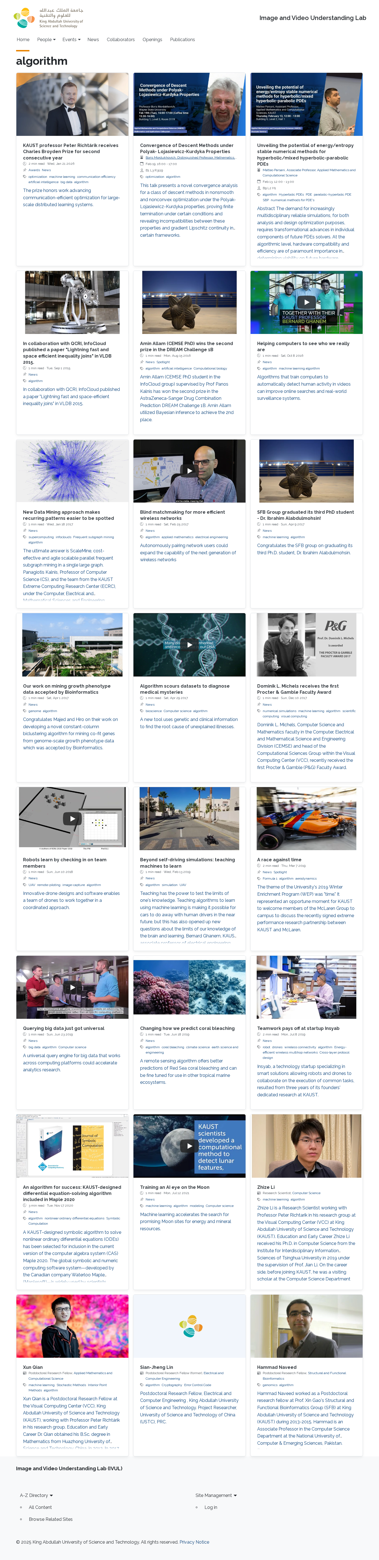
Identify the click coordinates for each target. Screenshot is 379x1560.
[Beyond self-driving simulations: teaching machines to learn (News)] (189, 818)
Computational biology (210, 368)
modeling (197, 1206)
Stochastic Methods (71, 1385)
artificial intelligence (44, 182)
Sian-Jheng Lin (156, 1367)
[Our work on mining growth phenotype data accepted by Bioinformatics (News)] (72, 644)
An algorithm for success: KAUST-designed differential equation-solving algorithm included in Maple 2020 (72, 1193)
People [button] (44, 39)
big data (66, 182)
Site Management (214, 1495)
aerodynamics (306, 878)
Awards (34, 170)
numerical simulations (279, 711)
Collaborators (121, 39)
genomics (270, 1385)
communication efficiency (96, 177)
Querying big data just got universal (63, 1028)
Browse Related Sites (51, 1519)
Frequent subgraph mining (93, 537)
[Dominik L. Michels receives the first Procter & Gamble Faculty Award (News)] (307, 644)
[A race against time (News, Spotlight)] (307, 818)
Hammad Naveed (277, 1367)
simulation (170, 885)
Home (23, 39)
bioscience (154, 711)
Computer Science (306, 1193)
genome (35, 711)
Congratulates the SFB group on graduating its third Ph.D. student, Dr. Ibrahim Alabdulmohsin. (305, 549)
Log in (210, 1507)
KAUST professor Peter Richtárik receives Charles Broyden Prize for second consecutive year (70, 152)
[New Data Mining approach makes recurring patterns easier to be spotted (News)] (72, 471)
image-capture (73, 885)
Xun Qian (33, 1367)
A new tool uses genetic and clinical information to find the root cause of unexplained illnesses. (189, 723)
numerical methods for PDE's (292, 200)
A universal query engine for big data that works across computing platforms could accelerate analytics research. (71, 1062)
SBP (266, 200)
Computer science (177, 711)
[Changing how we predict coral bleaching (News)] (189, 987)
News (93, 39)
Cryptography (172, 1385)
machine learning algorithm (299, 368)
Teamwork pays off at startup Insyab (298, 1028)
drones (277, 1047)
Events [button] (69, 39)
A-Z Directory (34, 1495)
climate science (198, 1047)
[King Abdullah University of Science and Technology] (48, 18)
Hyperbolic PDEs (291, 194)
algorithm (81, 182)
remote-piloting (48, 885)
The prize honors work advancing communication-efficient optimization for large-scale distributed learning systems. (71, 197)
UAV (32, 885)
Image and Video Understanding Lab (312, 17)
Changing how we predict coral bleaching (187, 1028)
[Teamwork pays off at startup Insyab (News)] (307, 987)
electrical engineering (211, 537)
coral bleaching (173, 1047)
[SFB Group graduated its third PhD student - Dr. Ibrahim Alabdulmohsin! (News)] (307, 471)
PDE (309, 194)
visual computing (294, 716)
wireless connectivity (300, 1047)
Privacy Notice (194, 1542)
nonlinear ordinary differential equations (74, 1218)
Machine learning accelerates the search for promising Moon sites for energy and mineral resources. (185, 1221)
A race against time (279, 859)
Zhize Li (266, 1187)
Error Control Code (197, 1385)
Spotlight (163, 362)
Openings (152, 39)
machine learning (62, 177)
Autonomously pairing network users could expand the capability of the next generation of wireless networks (188, 552)
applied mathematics (177, 537)
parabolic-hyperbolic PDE (332, 194)
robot (266, 1047)
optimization (38, 177)
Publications (182, 39)
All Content (40, 1507)
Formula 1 (270, 878)
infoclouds (63, 537)
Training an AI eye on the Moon (174, 1187)
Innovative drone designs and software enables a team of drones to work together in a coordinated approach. (71, 900)
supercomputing (41, 537)
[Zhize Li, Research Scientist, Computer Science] (307, 1145)
